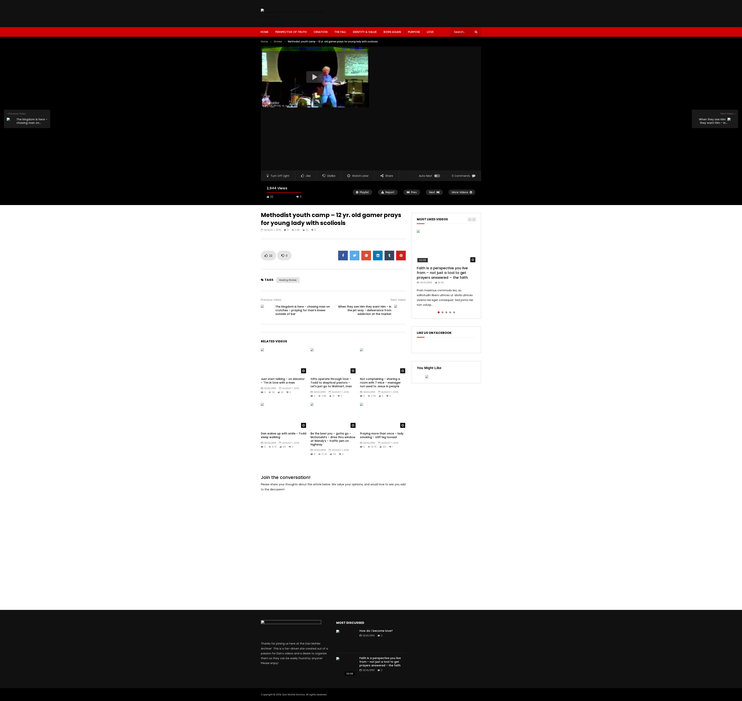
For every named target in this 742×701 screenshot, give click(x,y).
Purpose (414, 32)
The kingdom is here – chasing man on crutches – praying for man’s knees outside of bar (302, 310)
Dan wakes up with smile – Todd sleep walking (283, 435)
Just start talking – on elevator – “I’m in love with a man (283, 381)
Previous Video (271, 300)
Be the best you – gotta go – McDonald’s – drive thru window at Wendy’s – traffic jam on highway (333, 439)
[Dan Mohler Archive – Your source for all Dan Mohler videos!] (295, 13)
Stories (278, 41)
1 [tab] (439, 312)
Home (264, 32)
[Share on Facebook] (343, 255)
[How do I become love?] (346, 639)
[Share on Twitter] (354, 255)
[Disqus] (333, 543)
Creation (321, 32)
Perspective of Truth (291, 32)
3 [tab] (446, 312)
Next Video (398, 300)
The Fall (340, 32)
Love (430, 32)
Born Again (392, 32)
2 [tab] (442, 312)
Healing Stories (288, 280)
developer (270, 388)
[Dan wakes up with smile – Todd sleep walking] (284, 415)
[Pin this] (401, 255)
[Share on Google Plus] (366, 255)
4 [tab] (450, 312)
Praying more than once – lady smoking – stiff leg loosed (381, 435)
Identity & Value (365, 32)
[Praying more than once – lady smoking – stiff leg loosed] (383, 415)
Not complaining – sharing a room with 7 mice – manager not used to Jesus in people (380, 382)
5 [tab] (454, 312)
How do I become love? (376, 631)
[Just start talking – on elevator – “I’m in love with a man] (284, 361)
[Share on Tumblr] (389, 255)
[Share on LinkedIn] (378, 255)
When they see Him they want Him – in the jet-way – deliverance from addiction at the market (364, 310)
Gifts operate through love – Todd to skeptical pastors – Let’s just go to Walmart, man (331, 382)
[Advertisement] (410, 12)
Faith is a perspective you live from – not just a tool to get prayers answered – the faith (442, 273)
